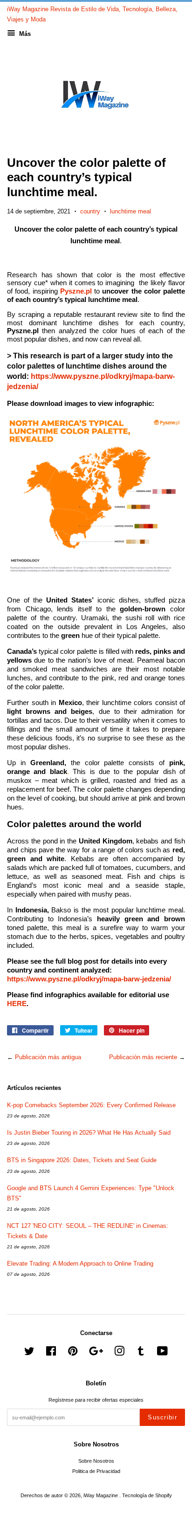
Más (24, 33)
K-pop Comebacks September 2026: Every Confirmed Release (91, 1105)
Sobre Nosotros (96, 1461)
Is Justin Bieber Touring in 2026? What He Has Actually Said (89, 1132)
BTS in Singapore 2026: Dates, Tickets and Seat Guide (82, 1160)
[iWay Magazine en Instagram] (119, 1353)
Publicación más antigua (48, 1057)
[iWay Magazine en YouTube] (162, 1353)
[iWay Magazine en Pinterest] (73, 1353)
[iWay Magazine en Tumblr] (141, 1353)
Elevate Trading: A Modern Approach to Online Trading (80, 1263)
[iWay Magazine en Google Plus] (96, 1353)
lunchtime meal (130, 211)
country (90, 211)
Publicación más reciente (143, 1057)
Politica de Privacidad (96, 1471)
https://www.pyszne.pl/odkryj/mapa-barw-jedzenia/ (89, 979)
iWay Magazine (101, 1495)
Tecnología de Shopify (147, 1495)
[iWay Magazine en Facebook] (51, 1353)
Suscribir (162, 1417)
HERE (17, 1003)
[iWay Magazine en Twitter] (29, 1353)
